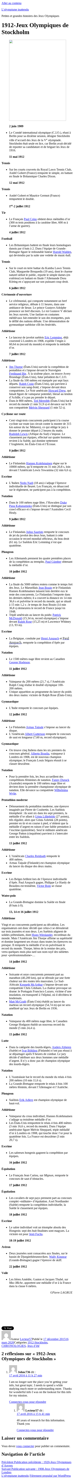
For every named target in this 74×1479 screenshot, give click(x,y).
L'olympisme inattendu (15, 9)
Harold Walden (62, 251)
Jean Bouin (45, 587)
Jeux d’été (33, 1345)
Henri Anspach (50, 638)
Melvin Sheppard (39, 407)
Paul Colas (30, 219)
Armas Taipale (34, 727)
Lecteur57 (26, 1339)
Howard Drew (57, 390)
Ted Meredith (42, 400)
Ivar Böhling (30, 1050)
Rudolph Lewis (18, 434)
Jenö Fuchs (36, 1234)
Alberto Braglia (40, 753)
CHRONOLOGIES (14, 1345)
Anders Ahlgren (61, 1047)
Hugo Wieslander (42, 934)
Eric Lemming (53, 337)
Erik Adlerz (26, 1100)
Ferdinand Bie (17, 373)
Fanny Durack (60, 780)
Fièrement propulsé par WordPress (50, 1475)
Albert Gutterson (35, 734)
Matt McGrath (17, 1001)
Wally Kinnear (58, 1256)
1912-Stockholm (37, 1342)
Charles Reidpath (35, 856)
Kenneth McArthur (31, 984)
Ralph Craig (26, 383)
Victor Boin (44, 885)
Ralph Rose (25, 621)
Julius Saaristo (34, 532)
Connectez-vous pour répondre (27, 1401)
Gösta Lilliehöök (45, 816)
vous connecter (25, 1446)
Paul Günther (53, 561)
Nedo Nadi (26, 483)
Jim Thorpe (16, 366)
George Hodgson (19, 662)
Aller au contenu (11, 3)
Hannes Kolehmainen (39, 463)
